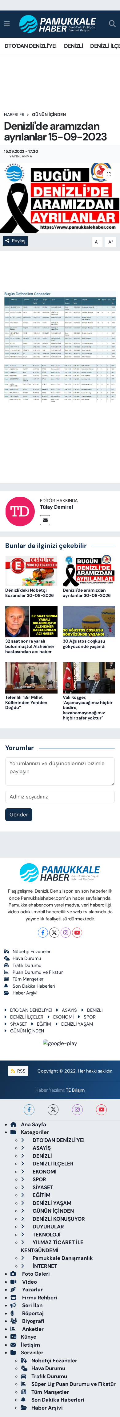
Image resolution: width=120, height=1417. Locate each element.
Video (29, 1281)
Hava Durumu (27, 958)
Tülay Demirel (56, 507)
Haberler (14, 114)
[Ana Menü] (7, 23)
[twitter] (53, 1109)
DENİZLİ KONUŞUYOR (58, 1218)
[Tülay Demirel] (20, 510)
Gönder (19, 814)
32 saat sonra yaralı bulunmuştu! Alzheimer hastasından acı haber (29, 646)
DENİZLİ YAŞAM (77, 1024)
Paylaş (18, 241)
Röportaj (32, 1313)
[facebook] (29, 1109)
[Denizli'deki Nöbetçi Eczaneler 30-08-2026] (31, 570)
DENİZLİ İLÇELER (26, 1017)
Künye (28, 1336)
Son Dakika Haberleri (34, 986)
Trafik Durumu (27, 965)
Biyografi (32, 1321)
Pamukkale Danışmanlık (62, 1258)
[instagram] (77, 1109)
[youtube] (101, 1109)
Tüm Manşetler (28, 979)
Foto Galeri (35, 1273)
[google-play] (60, 1044)
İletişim (30, 1344)
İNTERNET (44, 1266)
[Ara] (112, 24)
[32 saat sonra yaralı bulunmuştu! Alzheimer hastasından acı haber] (31, 621)
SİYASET (18, 1024)
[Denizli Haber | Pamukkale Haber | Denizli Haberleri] (58, 24)
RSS (21, 1071)
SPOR (90, 1017)
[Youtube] (77, 932)
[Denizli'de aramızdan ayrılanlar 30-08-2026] (89, 570)
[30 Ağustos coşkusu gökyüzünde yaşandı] (89, 621)
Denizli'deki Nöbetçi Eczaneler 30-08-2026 (29, 592)
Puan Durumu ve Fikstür (38, 972)
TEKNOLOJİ (46, 1234)
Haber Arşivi (25, 993)
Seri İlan (31, 1305)
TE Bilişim (75, 1090)
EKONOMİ (63, 1017)
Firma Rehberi (39, 1297)
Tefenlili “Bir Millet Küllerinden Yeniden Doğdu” (26, 702)
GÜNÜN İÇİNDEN (49, 114)
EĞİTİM (44, 1024)
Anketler (32, 1329)
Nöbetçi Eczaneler (31, 951)
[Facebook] (43, 932)
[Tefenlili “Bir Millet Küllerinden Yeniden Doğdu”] (31, 677)
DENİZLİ (73, 46)
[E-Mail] (45, 520)
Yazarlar (32, 1289)
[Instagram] (66, 932)
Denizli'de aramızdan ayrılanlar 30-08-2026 (87, 592)
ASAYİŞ (69, 1010)
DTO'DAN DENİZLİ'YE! (31, 46)
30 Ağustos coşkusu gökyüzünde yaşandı (84, 643)
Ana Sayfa (33, 1124)
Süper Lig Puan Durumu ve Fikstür (73, 1384)
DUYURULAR (47, 1226)
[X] (54, 932)
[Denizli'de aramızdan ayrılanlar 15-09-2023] (60, 198)
